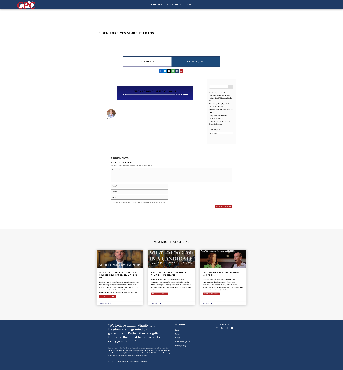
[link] (26, 8)
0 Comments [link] (147, 61)
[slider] (185, 94)
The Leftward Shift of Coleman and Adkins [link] (223, 277)
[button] (230, 87)
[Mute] (182, 94)
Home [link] (153, 5)
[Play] (123, 94)
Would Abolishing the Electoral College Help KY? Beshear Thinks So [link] (220, 98)
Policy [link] (170, 5)
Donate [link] (178, 338)
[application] (155, 94)
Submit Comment (223, 206)
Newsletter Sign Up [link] (182, 342)
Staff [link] (177, 330)
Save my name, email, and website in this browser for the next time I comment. (140, 202)
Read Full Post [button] (107, 296)
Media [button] (178, 5)
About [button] (160, 5)
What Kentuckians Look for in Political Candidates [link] (171, 277)
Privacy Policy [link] (180, 346)
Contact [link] (188, 5)
